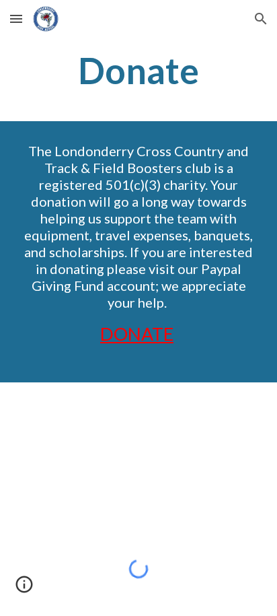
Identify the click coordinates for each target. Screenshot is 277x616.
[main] (138, 70)
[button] (16, 18)
